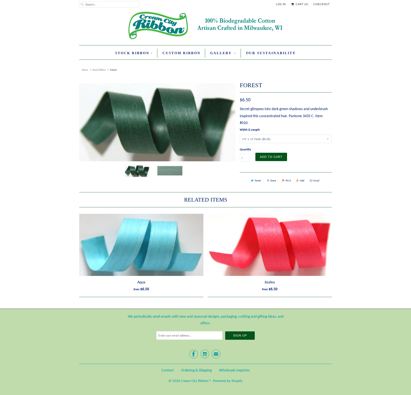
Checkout (321, 4)
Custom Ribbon (181, 53)
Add (302, 181)
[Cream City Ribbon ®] (205, 26)
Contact (167, 370)
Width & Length (250, 130)
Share (273, 181)
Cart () (301, 4)
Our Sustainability (271, 53)
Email (316, 181)
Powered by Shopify (228, 381)
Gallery (221, 53)
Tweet (258, 181)
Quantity (245, 149)
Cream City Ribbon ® (196, 381)
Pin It (288, 181)
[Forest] (157, 122)
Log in (281, 4)
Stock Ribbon (132, 53)
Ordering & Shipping (196, 370)
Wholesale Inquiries (234, 370)
